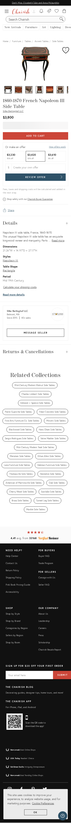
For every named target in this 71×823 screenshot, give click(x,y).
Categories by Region (17, 628)
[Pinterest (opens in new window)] (33, 788)
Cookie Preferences (43, 803)
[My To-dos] (41, 11)
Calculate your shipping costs (20, 287)
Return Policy (12, 570)
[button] (7, 11)
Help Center (12, 556)
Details (35, 223)
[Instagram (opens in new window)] (10, 788)
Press (41, 635)
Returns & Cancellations (35, 351)
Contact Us (11, 563)
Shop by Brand (13, 621)
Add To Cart (35, 135)
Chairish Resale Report (49, 649)
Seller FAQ (43, 584)
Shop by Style (13, 613)
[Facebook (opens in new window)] (21, 788)
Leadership (44, 621)
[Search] (61, 19)
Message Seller (36, 332)
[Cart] (64, 11)
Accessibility (12, 591)
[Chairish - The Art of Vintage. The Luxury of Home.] (21, 11)
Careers (42, 628)
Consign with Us (46, 577)
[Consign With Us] (49, 11)
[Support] (62, 815)
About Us (43, 613)
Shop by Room (13, 642)
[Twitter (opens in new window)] (45, 788)
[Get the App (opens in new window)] (14, 722)
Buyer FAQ (43, 556)
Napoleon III (10, 260)
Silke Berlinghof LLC (13, 111)
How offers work (57, 146)
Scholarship (44, 642)
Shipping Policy (13, 577)
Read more (58, 240)
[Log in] (33, 11)
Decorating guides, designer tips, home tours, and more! (34, 692)
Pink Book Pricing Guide (18, 584)
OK (35, 812)
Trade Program (45, 563)
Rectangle (9, 270)
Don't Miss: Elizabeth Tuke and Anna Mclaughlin (35, 2)
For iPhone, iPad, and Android (21, 707)
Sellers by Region (14, 635)
